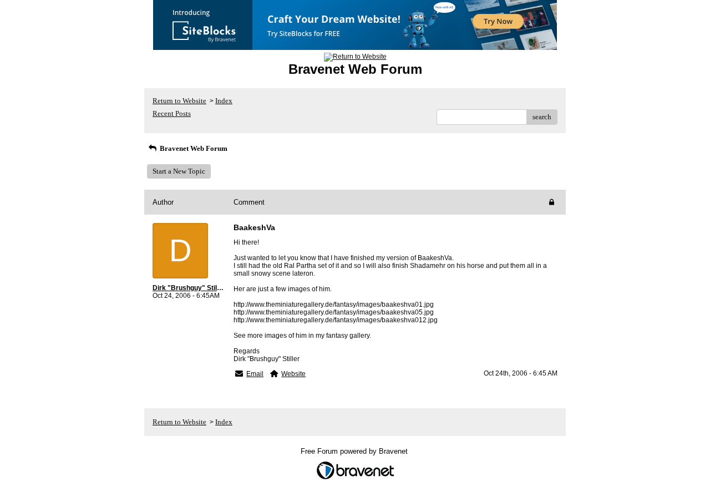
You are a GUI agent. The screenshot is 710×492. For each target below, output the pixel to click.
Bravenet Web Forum (192, 148)
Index (223, 101)
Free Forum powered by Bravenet (355, 451)
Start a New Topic (179, 171)
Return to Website (179, 101)
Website (293, 374)
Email (254, 374)
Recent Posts (172, 113)
